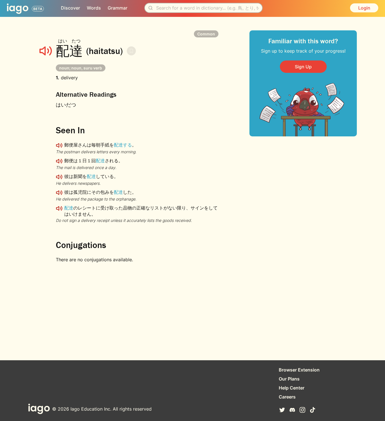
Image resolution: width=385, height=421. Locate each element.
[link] (303, 66)
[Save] (131, 50)
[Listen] (45, 51)
